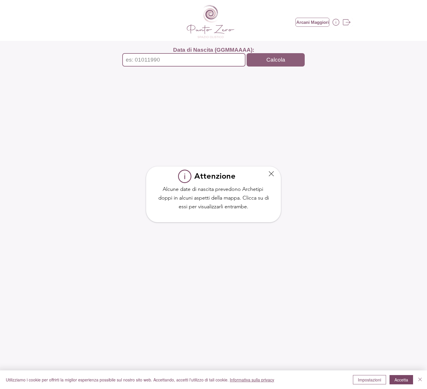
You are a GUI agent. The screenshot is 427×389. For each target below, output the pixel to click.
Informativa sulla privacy (252, 380)
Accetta (401, 380)
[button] (271, 173)
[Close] (420, 379)
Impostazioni (369, 380)
